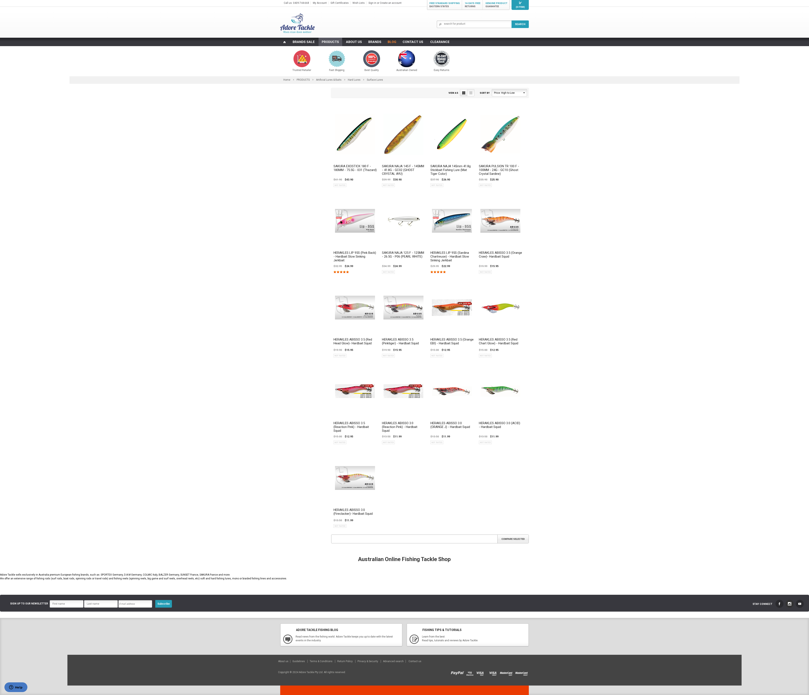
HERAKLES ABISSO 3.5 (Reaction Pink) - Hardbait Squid (351, 427)
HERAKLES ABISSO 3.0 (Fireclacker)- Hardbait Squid (353, 512)
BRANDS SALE (304, 42)
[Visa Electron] (471, 672)
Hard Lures (354, 79)
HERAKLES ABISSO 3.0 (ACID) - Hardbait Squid (499, 425)
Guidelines (298, 661)
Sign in (372, 2)
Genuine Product (496, 5)
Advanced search (393, 661)
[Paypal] (458, 672)
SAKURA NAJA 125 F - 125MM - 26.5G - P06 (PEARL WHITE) (403, 254)
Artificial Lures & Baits (329, 79)
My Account (320, 2)
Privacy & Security (368, 661)
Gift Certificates (340, 2)
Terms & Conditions (321, 661)
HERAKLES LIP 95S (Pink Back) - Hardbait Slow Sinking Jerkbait (355, 256)
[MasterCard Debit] (507, 672)
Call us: (288, 2)
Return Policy (345, 661)
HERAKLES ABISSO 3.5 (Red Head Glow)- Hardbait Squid (353, 341)
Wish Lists (358, 2)
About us (283, 661)
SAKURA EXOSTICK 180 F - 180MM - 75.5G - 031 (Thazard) (355, 168)
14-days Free (472, 5)
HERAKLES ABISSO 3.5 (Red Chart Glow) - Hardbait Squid (498, 341)
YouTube (800, 604)
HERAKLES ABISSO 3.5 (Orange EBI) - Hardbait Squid (452, 341)
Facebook (780, 604)
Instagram (790, 604)
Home (286, 79)
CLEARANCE (440, 42)
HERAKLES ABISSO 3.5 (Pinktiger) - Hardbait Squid (400, 341)
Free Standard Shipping (444, 5)
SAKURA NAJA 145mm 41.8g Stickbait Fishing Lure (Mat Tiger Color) (450, 170)
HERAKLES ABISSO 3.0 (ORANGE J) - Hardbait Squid (450, 425)
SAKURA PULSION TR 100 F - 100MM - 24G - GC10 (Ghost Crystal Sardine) (499, 170)
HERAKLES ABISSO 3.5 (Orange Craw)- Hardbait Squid (500, 254)
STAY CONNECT (762, 604)
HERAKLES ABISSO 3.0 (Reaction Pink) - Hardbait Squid (399, 427)
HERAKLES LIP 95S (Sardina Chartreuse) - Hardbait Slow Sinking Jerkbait (449, 256)
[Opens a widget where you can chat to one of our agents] (15, 687)
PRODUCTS (330, 42)
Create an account (391, 2)
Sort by (485, 93)
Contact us (415, 661)
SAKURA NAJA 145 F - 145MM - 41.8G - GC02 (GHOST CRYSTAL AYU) (403, 170)
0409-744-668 (301, 2)
